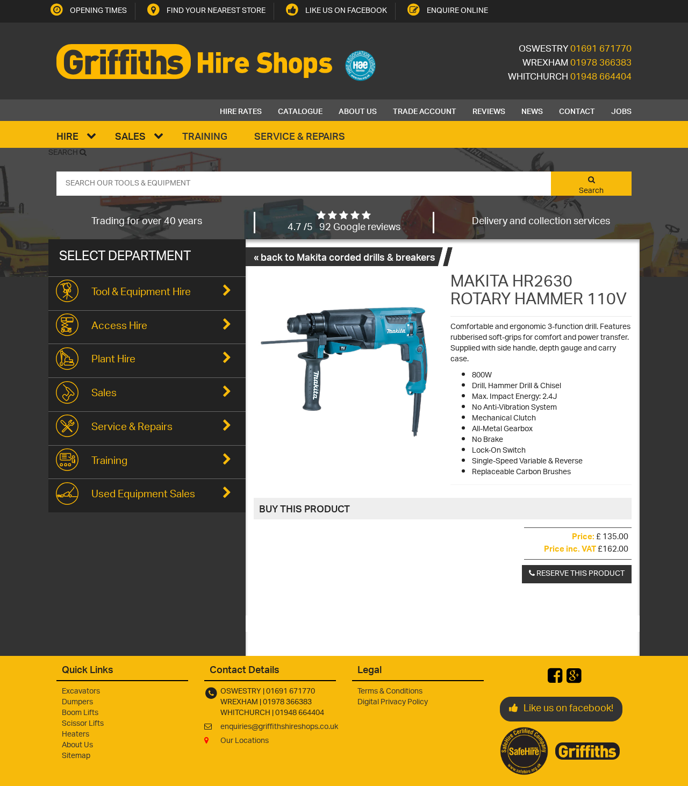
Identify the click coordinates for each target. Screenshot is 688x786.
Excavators (81, 691)
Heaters (75, 734)
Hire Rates (241, 110)
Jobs (621, 110)
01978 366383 (601, 63)
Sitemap (76, 756)
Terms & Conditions (389, 691)
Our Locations (244, 741)
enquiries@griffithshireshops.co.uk (279, 727)
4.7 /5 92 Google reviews (344, 228)
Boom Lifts (80, 713)
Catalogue (300, 110)
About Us (358, 110)
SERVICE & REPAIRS (299, 136)
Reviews (488, 110)
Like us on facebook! (568, 709)
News (532, 110)
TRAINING (204, 136)
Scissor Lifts (83, 724)
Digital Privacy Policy (392, 702)
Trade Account (424, 110)
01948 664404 (601, 77)
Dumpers (77, 702)
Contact (577, 110)
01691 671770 (601, 49)
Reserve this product (580, 574)
